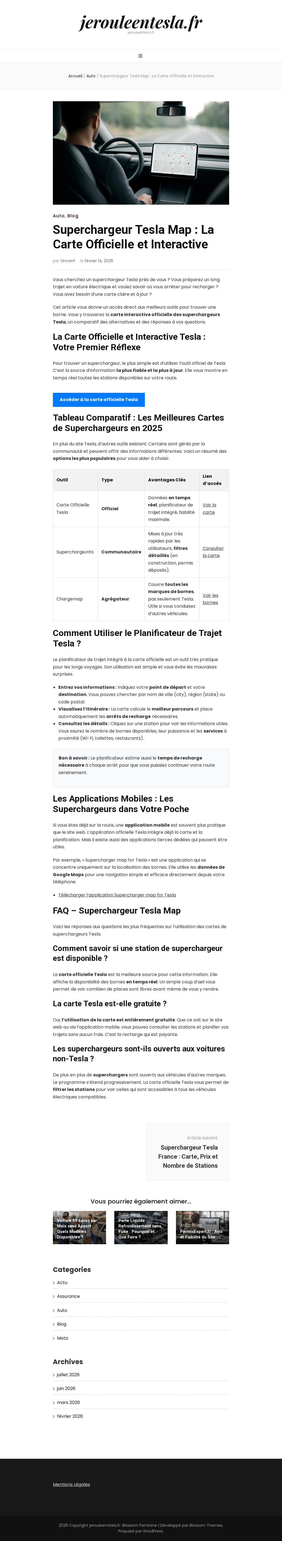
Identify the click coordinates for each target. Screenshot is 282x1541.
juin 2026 (66, 1388)
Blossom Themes (206, 1525)
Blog (72, 216)
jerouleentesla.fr (141, 21)
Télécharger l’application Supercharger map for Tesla (117, 895)
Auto (59, 216)
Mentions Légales (71, 1484)
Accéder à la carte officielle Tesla (99, 399)
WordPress (153, 1531)
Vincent (67, 261)
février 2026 (70, 1416)
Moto (62, 1338)
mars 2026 (68, 1402)
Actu (62, 1282)
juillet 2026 (68, 1375)
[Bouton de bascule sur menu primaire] (141, 56)
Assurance (68, 1296)
